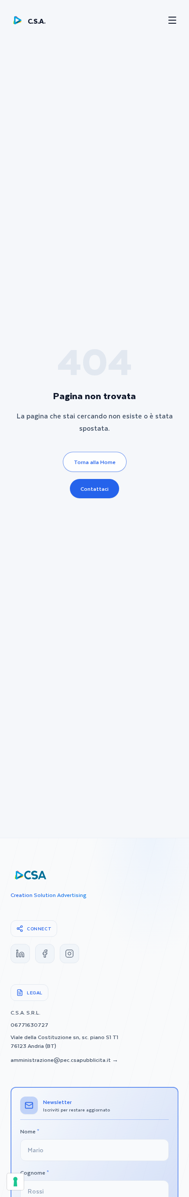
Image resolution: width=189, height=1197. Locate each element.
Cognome (34, 1172)
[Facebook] (45, 953)
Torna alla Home (95, 461)
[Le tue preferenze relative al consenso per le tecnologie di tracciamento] (15, 1181)
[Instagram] (69, 953)
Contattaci (94, 488)
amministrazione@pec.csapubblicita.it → (64, 1059)
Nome (29, 1131)
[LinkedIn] (20, 953)
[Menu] (172, 20)
